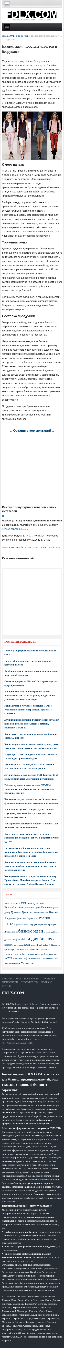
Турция (33, 924)
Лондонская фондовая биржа (18, 918)
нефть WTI (48, 944)
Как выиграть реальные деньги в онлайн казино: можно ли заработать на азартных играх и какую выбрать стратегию (30, 866)
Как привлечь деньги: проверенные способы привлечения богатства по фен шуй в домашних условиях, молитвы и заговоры (29, 695)
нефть (27, 944)
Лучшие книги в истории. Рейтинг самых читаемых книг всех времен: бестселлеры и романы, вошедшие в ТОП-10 (31, 723)
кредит (8, 944)
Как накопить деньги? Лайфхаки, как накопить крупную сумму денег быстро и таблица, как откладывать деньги (29, 813)
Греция (55, 907)
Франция (52, 924)
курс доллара (17, 945)
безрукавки (14, 546)
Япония (7, 931)
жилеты (38, 546)
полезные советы (26, 949)
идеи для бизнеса (51, 546)
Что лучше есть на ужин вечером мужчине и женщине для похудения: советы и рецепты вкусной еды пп (31, 837)
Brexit (18, 903)
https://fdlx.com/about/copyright (17, 1042)
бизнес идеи (27, 546)
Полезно (46, 982)
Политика (49, 978)
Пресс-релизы (29, 982)
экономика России (37, 958)
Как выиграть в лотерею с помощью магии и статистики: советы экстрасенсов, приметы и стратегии (28, 709)
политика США (45, 950)
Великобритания (14, 907)
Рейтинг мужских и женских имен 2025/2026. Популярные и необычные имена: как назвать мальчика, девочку (28, 789)
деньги (55, 931)
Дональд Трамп (20, 912)
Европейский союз (41, 912)
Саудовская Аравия (21, 925)
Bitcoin (7, 903)
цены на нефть (21, 958)
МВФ (36, 918)
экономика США (51, 958)
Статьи (6, 985)
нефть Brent (36, 944)
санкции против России (17, 953)
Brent (13, 903)
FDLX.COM (13, 993)
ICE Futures (26, 903)
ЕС (31, 912)
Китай (53, 912)
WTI (42, 903)
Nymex (36, 903)
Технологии (31, 978)
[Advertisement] (32, 470)
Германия (46, 907)
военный (47, 932)
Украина (42, 924)
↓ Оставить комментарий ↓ (32, 430)
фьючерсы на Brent (39, 953)
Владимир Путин (33, 907)
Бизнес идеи (10, 982)
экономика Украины (19, 963)
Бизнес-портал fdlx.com (27, 1004)
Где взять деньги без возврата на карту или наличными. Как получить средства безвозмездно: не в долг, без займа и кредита (31, 851)
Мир (18, 978)
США (9, 923)
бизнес (15, 931)
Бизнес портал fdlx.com (15, 528)
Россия (44, 917)
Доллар (7, 912)
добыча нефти (12, 939)
